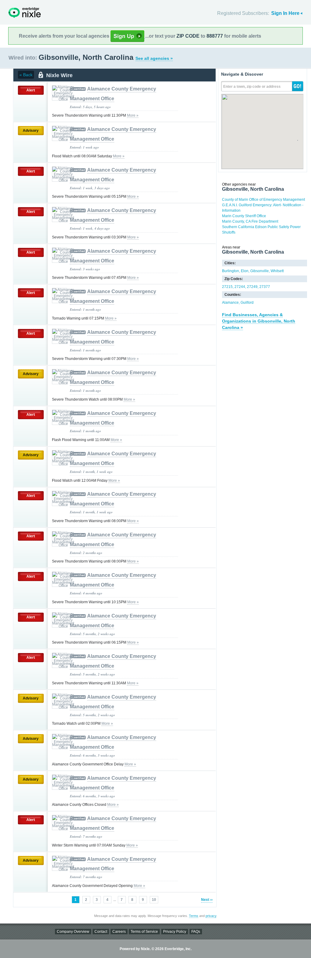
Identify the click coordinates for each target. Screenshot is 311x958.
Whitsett (277, 271)
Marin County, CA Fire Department (250, 221)
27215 (227, 287)
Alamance (230, 302)
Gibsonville (259, 271)
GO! (297, 86)
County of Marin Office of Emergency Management (263, 199)
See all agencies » (154, 58)
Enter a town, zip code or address (252, 86)
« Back (25, 74)
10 (154, 900)
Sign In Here (285, 13)
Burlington (230, 271)
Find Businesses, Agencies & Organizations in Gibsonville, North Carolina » (258, 321)
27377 (264, 287)
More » (132, 115)
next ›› (207, 900)
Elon (244, 271)
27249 (252, 287)
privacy (211, 916)
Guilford (247, 302)
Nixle (25, 12)
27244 (239, 287)
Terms (193, 916)
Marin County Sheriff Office (244, 216)
